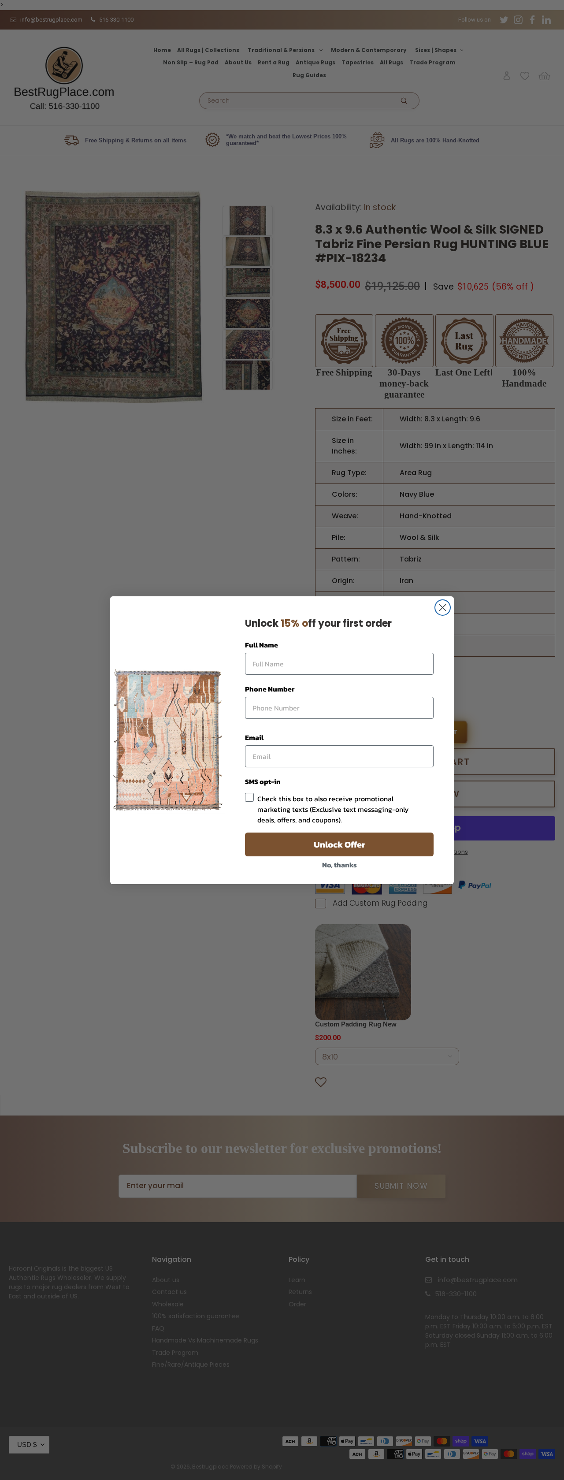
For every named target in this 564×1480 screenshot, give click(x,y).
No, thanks (339, 864)
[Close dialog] (442, 607)
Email (254, 737)
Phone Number (269, 689)
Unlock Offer (339, 844)
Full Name (261, 645)
